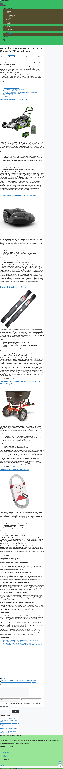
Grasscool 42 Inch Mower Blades (11, 90)
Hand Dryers (12, 16)
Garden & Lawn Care (8, 32)
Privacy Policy (6, 752)
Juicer (7, 28)
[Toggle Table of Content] (1, 85)
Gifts (4, 40)
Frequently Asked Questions (10, 94)
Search (1, 709)
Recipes (8, 30)
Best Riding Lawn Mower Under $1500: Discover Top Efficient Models (20, 640)
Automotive (6, 36)
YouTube (2, 765)
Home (4, 749)
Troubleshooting (13, 14)
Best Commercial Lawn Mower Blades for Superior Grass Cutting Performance (22, 644)
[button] (1, 2)
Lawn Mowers (9, 33)
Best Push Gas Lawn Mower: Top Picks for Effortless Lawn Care (19, 642)
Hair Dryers (12, 18)
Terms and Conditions (8, 751)
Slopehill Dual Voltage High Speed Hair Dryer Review (8, 729)
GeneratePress (21, 768)
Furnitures (8, 22)
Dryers (7, 12)
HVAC (8, 19)
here (14, 192)
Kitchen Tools (6, 25)
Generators (8, 23)
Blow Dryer (12, 15)
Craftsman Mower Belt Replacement (12, 93)
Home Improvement (8, 8)
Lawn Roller (9, 35)
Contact (5, 753)
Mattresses (8, 11)
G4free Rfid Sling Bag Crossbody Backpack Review (8, 732)
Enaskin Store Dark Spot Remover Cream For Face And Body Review (8, 726)
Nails (4, 42)
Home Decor (9, 9)
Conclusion (6, 96)
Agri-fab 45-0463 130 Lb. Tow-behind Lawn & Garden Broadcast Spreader (20, 92)
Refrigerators (9, 29)
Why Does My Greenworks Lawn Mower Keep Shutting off (18, 643)
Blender (8, 26)
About (4, 37)
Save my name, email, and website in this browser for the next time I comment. (21, 703)
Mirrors (8, 21)
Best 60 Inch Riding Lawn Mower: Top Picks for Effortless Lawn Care (18, 680)
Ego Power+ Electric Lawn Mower (11, 88)
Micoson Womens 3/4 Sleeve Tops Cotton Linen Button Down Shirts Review (8, 720)
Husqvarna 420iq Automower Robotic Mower (14, 89)
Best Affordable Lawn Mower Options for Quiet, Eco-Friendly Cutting (18, 682)
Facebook (2, 763)
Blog (4, 39)
